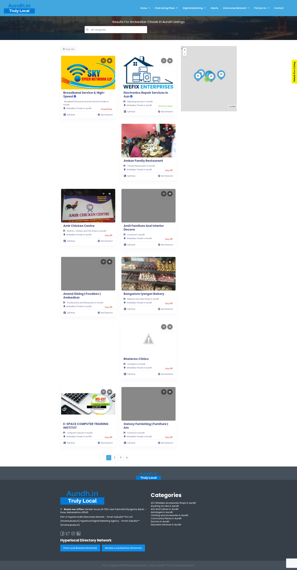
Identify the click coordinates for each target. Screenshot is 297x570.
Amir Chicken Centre (79, 226)
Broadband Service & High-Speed (84, 94)
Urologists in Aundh (136, 364)
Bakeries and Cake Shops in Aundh (143, 298)
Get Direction (107, 114)
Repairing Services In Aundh (140, 101)
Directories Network (234, 8)
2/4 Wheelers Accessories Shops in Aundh (173, 502)
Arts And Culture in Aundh (165, 509)
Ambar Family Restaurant (143, 161)
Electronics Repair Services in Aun (146, 94)
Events (214, 8)
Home (143, 8)
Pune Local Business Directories (80, 547)
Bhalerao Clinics (136, 359)
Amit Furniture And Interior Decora (144, 227)
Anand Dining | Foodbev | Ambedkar (82, 295)
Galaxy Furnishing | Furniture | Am (146, 426)
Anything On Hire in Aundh (165, 506)
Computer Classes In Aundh (80, 432)
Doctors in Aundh (160, 521)
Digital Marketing (193, 8)
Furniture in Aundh (136, 234)
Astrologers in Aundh (162, 512)
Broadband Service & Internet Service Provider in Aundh (86, 103)
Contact (279, 8)
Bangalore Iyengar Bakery (144, 294)
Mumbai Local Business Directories (123, 547)
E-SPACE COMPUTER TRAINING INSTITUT (85, 426)
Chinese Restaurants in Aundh (141, 165)
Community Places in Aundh (166, 518)
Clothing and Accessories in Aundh (169, 515)
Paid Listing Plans (165, 8)
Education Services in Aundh (166, 524)
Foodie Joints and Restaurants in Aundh (85, 302)
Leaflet (232, 106)
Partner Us (260, 8)
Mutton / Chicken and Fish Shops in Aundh (86, 230)
